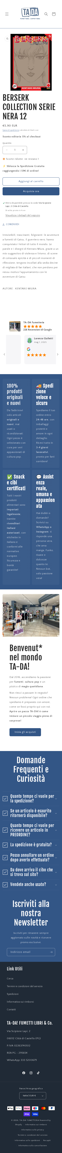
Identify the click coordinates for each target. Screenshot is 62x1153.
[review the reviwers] (22, 350)
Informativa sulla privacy (32, 1130)
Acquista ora (31, 191)
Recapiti (47, 1140)
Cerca (10, 978)
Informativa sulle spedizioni (27, 1140)
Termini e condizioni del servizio (25, 986)
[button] (7, 14)
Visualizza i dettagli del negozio (23, 215)
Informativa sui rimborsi (20, 1001)
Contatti (11, 1009)
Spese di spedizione (11, 130)
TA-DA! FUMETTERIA (29, 1120)
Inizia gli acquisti (25, 732)
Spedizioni (13, 994)
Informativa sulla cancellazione (32, 1146)
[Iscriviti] (51, 952)
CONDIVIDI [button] (12, 224)
